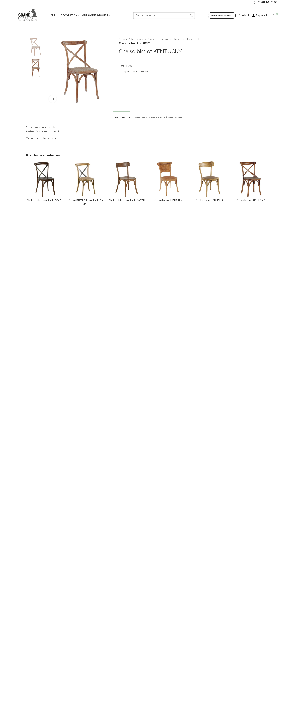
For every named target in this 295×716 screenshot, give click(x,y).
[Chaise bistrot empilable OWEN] (127, 179)
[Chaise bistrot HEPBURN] (168, 179)
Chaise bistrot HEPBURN (168, 200)
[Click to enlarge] (53, 99)
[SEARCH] (191, 15)
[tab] (121, 116)
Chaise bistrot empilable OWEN (127, 200)
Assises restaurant (158, 39)
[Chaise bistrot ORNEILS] (209, 179)
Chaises (177, 39)
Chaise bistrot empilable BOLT (44, 200)
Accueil (123, 39)
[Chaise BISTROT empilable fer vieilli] (85, 179)
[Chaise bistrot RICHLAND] (250, 179)
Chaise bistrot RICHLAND (250, 200)
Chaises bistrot (194, 39)
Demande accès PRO (221, 15)
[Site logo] (27, 15)
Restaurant (137, 39)
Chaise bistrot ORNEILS (209, 200)
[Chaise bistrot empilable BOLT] (44, 179)
